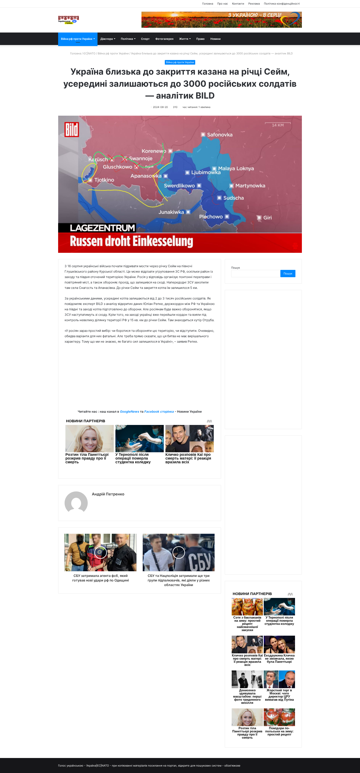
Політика (127, 38)
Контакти (238, 3)
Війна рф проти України (76, 38)
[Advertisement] (140, 380)
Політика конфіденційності (282, 3)
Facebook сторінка (159, 411)
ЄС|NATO (89, 53)
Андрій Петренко (108, 494)
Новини (215, 38)
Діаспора (106, 38)
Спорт (145, 38)
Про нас (222, 3)
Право (200, 38)
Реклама (254, 3)
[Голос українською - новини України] (68, 20)
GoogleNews (129, 411)
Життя (183, 38)
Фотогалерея (164, 38)
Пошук (235, 267)
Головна (207, 3)
